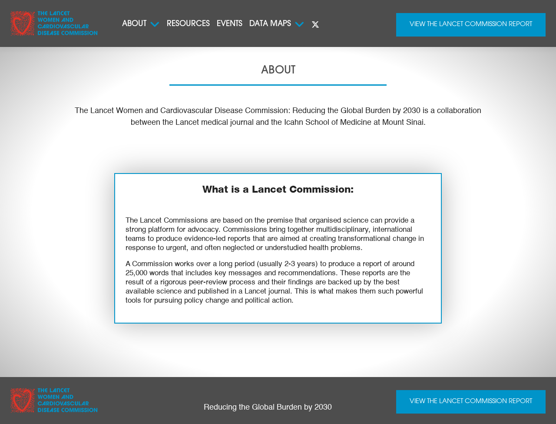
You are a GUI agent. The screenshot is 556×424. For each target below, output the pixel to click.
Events (229, 24)
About (134, 24)
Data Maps (270, 24)
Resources (188, 24)
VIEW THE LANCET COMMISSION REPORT (471, 401)
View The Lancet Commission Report (471, 24)
